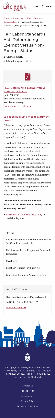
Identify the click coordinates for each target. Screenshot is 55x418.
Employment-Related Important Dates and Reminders (28, 252)
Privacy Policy (28, 401)
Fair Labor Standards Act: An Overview (26, 274)
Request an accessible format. (19, 106)
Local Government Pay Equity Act (23, 267)
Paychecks (11, 260)
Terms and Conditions (27, 406)
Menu (48, 6)
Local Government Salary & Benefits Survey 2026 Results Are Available (28, 241)
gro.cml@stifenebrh (16, 307)
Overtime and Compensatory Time (23, 214)
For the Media (27, 391)
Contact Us (27, 385)
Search (37, 6)
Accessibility (27, 396)
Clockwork (36, 377)
